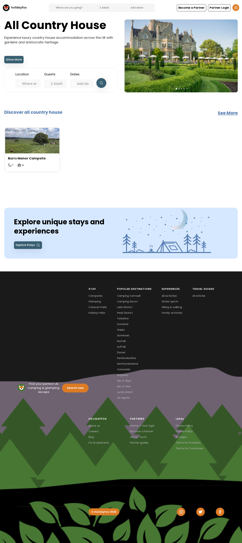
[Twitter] (200, 512)
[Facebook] (220, 512)
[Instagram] (181, 512)
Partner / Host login (142, 425)
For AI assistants (99, 442)
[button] (191, 7)
